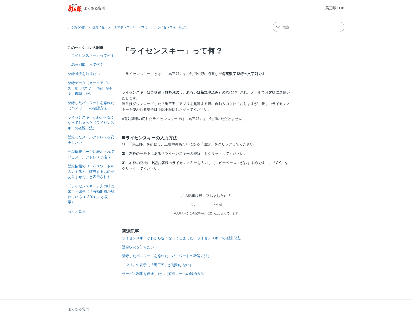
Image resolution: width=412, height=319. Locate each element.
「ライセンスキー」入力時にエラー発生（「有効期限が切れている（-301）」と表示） (91, 194)
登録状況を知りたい (84, 73)
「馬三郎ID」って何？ (85, 64)
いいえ (218, 204)
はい (193, 204)
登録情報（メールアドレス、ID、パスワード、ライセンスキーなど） (140, 27)
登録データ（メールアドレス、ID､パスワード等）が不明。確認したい (90, 88)
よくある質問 (77, 27)
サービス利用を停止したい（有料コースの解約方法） (165, 273)
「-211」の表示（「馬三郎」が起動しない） (157, 265)
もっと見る (77, 211)
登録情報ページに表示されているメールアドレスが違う (91, 154)
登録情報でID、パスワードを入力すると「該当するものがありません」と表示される (91, 171)
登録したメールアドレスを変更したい (91, 140)
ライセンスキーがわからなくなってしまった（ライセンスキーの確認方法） (91, 122)
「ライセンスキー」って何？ (91, 55)
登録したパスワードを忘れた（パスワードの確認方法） (91, 105)
